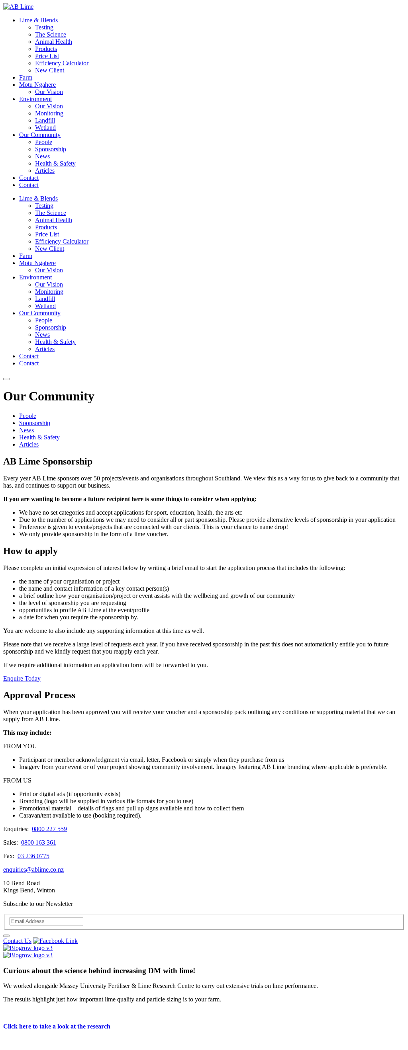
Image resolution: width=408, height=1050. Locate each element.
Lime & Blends (38, 20)
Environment (35, 99)
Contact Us (17, 940)
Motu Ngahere (37, 84)
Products (46, 48)
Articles (45, 170)
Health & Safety (55, 163)
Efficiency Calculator (61, 63)
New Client (49, 70)
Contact (29, 177)
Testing (44, 27)
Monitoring (49, 113)
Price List (47, 56)
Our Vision (49, 91)
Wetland (45, 127)
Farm (25, 77)
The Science (50, 34)
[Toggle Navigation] (6, 379)
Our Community (40, 134)
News (42, 156)
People (43, 142)
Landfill (45, 120)
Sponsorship (50, 149)
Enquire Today (22, 678)
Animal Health (53, 41)
